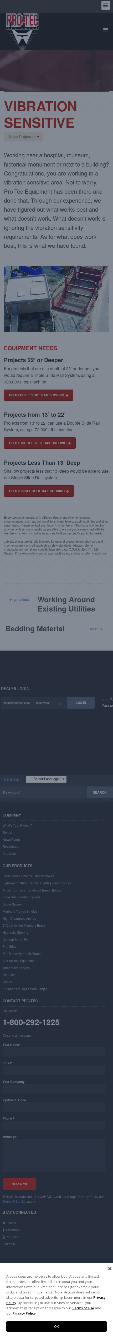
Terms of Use (83, 1308)
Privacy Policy (24, 1313)
